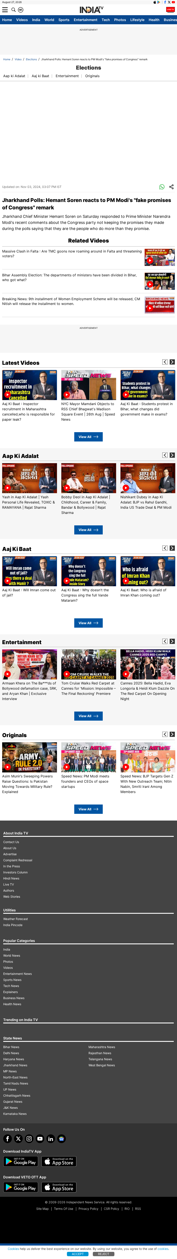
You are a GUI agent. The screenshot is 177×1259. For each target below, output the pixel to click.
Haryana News (13, 1059)
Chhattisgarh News (16, 1095)
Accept (78, 1254)
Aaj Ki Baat (16, 549)
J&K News (10, 1107)
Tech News (11, 986)
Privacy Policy (88, 1208)
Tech (106, 20)
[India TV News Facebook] (165, 2)
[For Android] (20, 1187)
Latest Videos (21, 363)
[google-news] (61, 1138)
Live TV (8, 884)
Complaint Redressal (17, 860)
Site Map (42, 1208)
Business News (13, 998)
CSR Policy (111, 1208)
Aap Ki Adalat (20, 456)
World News (11, 955)
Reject (103, 1254)
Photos (120, 20)
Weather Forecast (15, 919)
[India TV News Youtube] (173, 2)
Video (18, 59)
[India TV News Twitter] (169, 2)
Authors (8, 890)
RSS (138, 1208)
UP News (9, 1089)
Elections (31, 59)
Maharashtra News (101, 1047)
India (36, 20)
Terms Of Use (63, 1208)
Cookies (13, 1249)
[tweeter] (18, 1138)
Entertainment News (17, 974)
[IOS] (154, 2)
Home (7, 20)
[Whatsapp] (161, 187)
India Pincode (12, 925)
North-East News (15, 1077)
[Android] (158, 2)
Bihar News (11, 1047)
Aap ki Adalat (14, 76)
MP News (10, 1071)
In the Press (11, 866)
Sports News (12, 980)
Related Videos (88, 240)
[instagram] (29, 1138)
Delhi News (11, 1053)
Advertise (10, 854)
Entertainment (85, 20)
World (49, 20)
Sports (64, 20)
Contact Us (11, 842)
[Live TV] (170, 10)
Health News (12, 1004)
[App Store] (58, 1161)
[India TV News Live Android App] (20, 1161)
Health (154, 20)
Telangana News (100, 1059)
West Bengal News (101, 1065)
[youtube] (40, 1138)
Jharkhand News (15, 1065)
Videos (22, 20)
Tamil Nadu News (15, 1083)
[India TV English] (91, 10)
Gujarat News (12, 1101)
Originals (92, 76)
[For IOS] (58, 1187)
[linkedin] (50, 1138)
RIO (127, 1208)
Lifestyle (137, 20)
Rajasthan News (99, 1053)
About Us (9, 848)
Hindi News (11, 878)
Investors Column (15, 872)
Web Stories (11, 896)
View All (85, 437)
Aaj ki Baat (40, 76)
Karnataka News (15, 1114)
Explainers (10, 992)
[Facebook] (7, 1138)
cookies (163, 1249)
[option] (29, 396)
